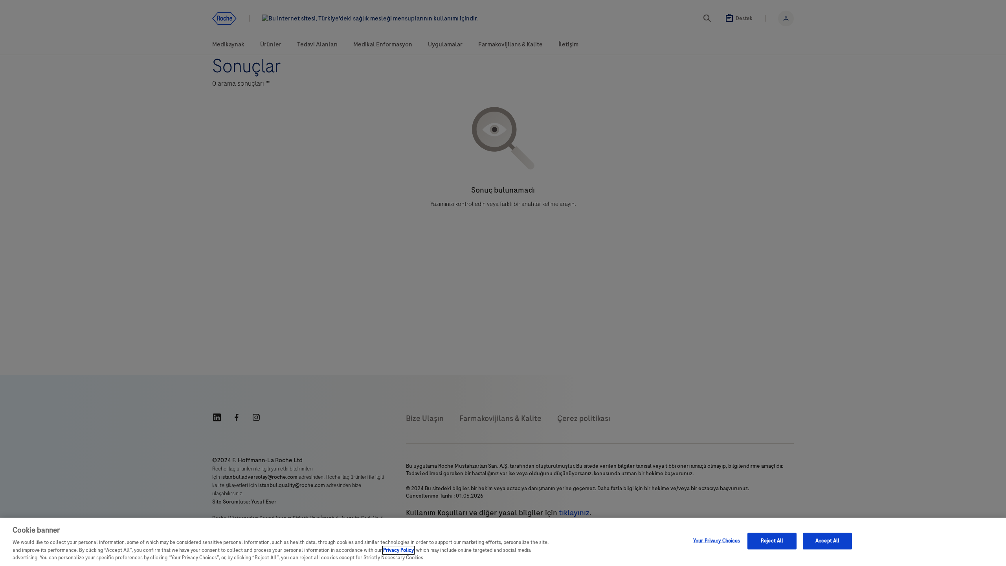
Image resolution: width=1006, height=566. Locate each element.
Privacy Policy (398, 550)
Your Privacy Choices (716, 540)
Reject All (772, 540)
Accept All (827, 540)
